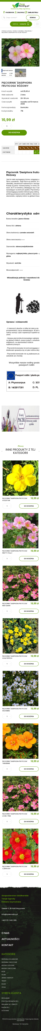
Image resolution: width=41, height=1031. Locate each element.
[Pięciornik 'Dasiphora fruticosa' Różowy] (35, 62)
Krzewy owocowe (9, 968)
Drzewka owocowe (9, 962)
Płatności (5, 1007)
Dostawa (5, 1011)
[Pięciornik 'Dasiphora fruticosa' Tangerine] (20, 741)
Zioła (4, 987)
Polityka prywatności (10, 1001)
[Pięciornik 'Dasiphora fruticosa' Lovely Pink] (20, 793)
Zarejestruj (33, 12)
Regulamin (5, 998)
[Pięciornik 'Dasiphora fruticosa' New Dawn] (20, 583)
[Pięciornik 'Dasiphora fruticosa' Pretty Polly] (20, 530)
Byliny (4, 984)
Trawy (4, 981)
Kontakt (7, 945)
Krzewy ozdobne (8, 965)
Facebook (10, 12)
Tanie (24, 5)
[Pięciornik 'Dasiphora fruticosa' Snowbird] (20, 688)
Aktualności (10, 939)
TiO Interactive (24, 1024)
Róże (3, 972)
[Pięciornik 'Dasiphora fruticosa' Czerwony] (20, 846)
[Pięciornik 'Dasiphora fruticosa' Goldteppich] (20, 636)
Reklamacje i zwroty (9, 1004)
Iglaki (4, 975)
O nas (5, 933)
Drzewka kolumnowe (10, 959)
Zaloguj (20, 12)
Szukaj (33, 17)
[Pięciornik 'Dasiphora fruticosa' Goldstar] (20, 478)
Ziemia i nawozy (7, 978)
